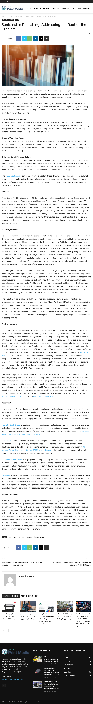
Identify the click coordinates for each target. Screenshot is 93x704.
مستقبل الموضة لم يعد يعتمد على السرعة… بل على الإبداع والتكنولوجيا (27, 616)
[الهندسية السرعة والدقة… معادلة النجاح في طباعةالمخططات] (9, 606)
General (11, 19)
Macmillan (6, 475)
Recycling (30, 537)
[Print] (46, 38)
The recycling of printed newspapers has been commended (51, 659)
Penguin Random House (12, 459)
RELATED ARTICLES (10, 596)
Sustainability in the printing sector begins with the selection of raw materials (22, 563)
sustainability (39, 537)
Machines (55, 8)
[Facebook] (7, 1)
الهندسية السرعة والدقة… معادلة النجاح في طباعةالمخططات (9, 616)
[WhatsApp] (29, 38)
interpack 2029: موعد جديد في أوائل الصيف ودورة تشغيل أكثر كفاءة (64, 616)
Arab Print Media (9, 33)
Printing (21, 537)
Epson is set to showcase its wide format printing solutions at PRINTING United (71, 563)
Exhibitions (77, 8)
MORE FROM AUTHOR (29, 596)
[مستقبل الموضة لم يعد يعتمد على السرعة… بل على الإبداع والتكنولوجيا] (28, 606)
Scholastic (6, 440)
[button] (3, 2)
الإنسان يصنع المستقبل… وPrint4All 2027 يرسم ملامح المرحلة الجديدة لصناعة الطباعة (46, 618)
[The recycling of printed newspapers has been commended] (37, 659)
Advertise (86, 8)
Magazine (65, 8)
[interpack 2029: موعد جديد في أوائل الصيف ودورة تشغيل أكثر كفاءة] (65, 606)
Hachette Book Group (11, 425)
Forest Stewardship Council (45, 396)
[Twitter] (24, 38)
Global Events (45, 8)
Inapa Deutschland (13, 176)
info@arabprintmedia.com (12, 679)
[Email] (41, 38)
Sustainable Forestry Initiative (14, 396)
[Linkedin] (35, 38)
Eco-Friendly (13, 537)
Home (29, 8)
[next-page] (7, 630)
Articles (10, 16)
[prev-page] (3, 630)
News (36, 8)
